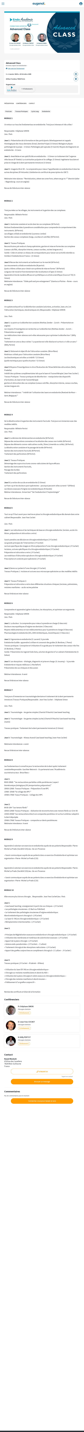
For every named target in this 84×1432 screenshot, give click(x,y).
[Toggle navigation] (3, 4)
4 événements (24, 1044)
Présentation (9, 103)
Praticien (8, 111)
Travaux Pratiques (21, 111)
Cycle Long (35, 111)
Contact (32, 103)
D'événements (28, 89)
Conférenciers (21, 103)
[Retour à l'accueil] (39, 4)
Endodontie (46, 111)
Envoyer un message (42, 1081)
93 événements (24, 1013)
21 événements (24, 1028)
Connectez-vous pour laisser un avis (42, 1101)
